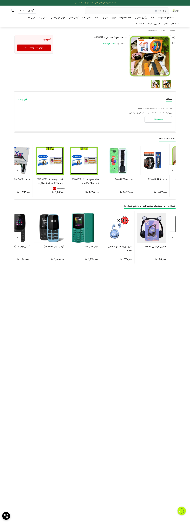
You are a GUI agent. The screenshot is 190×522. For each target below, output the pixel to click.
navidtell (172, 30)
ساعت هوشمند (152, 30)
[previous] (172, 170)
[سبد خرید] (12, 10)
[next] (17, 170)
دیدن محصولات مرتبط (34, 47)
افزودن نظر (22, 99)
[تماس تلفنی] (6, 516)
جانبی (163, 30)
